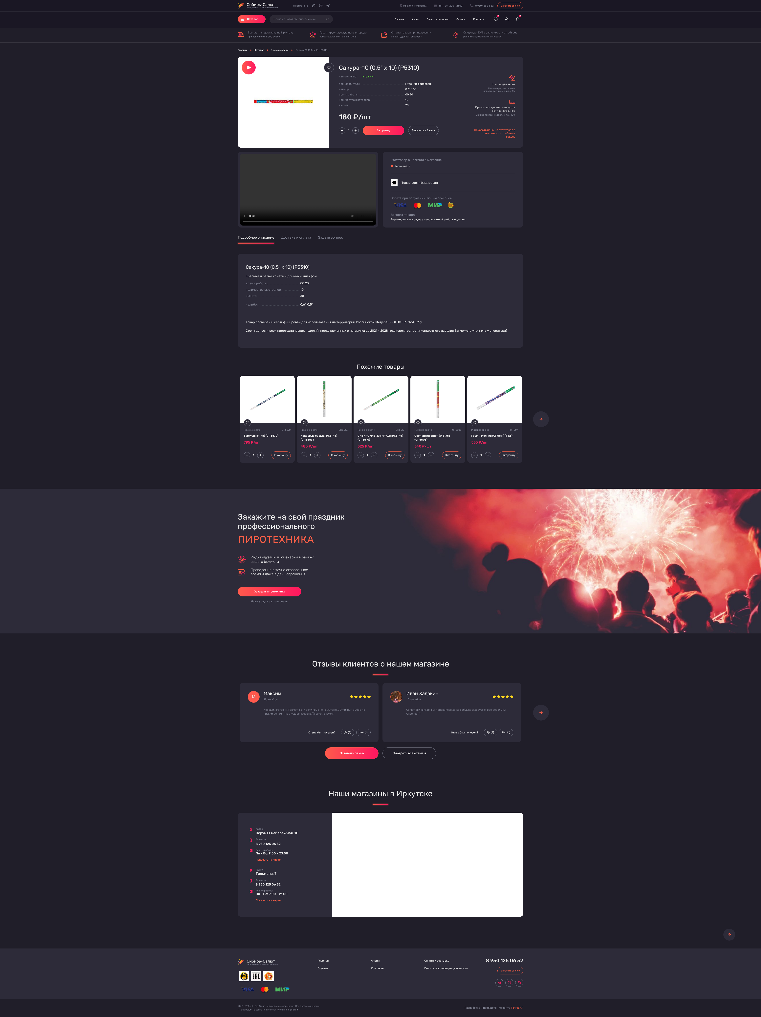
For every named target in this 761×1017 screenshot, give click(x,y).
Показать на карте (268, 859)
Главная (399, 19)
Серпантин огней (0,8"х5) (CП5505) (432, 437)
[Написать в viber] (320, 5)
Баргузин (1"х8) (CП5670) (261, 435)
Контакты (478, 19)
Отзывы (460, 19)
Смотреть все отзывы (409, 753)
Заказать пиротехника (269, 591)
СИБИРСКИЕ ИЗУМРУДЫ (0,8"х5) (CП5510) (380, 437)
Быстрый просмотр (267, 399)
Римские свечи (279, 50)
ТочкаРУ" (517, 1007)
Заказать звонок (510, 5)
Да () (347, 732)
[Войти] (506, 19)
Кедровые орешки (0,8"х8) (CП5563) (319, 437)
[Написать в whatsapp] (313, 5)
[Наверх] (729, 935)
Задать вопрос (330, 237)
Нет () (363, 732)
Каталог (259, 50)
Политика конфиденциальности (446, 968)
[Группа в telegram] (328, 5)
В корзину (383, 130)
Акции (415, 19)
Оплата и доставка (437, 19)
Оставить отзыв (352, 753)
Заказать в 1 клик (423, 130)
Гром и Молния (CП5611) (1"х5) (491, 435)
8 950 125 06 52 (268, 844)
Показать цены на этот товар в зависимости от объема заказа (494, 133)
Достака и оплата (296, 237)
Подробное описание (256, 237)
